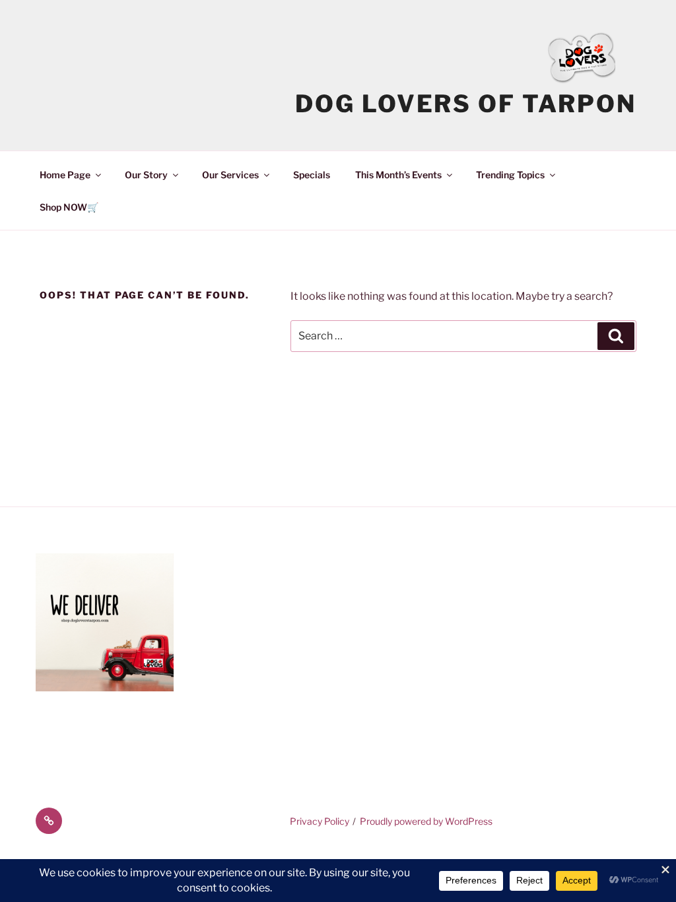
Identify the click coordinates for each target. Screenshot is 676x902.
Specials (311, 174)
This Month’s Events (398, 174)
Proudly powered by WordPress (426, 821)
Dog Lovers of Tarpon (465, 103)
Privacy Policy (319, 821)
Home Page (65, 174)
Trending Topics (510, 174)
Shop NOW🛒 (69, 207)
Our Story (146, 174)
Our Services (230, 174)
